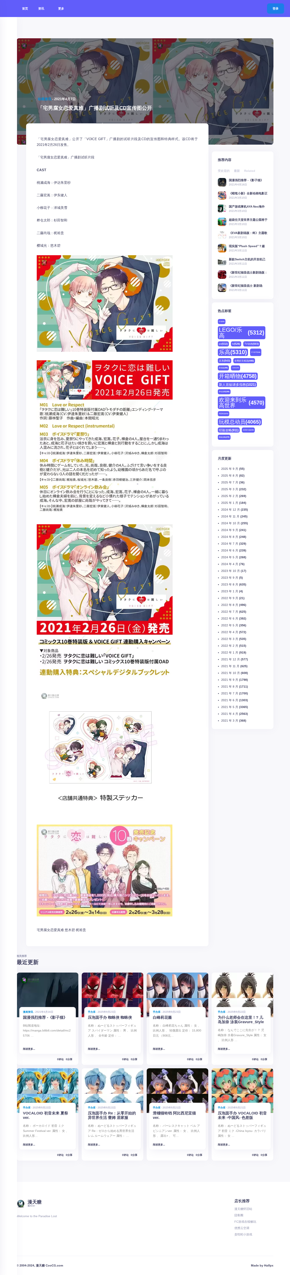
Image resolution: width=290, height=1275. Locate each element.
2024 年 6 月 (229, 550)
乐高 (233, 352)
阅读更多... (29, 1049)
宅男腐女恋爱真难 (50, 930)
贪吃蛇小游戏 (243, 1234)
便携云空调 (241, 1228)
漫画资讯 (28, 1011)
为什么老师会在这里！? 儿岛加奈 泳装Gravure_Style (241, 1019)
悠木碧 (70, 930)
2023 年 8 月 (229, 584)
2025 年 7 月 (229, 482)
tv (236, 343)
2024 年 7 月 (229, 543)
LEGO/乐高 (241, 333)
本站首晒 (224, 392)
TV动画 (251, 343)
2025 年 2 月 (229, 496)
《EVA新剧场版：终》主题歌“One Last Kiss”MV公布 (248, 232)
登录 (276, 8)
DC (221, 321)
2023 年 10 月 (230, 571)
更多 (61, 8)
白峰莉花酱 (162, 1017)
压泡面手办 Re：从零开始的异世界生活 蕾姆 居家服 (112, 1115)
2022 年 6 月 (229, 618)
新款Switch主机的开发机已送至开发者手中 (247, 259)
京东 (224, 360)
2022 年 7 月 (229, 611)
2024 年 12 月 (230, 509)
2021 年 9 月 (229, 679)
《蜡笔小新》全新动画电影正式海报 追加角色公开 (248, 193)
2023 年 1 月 (229, 591)
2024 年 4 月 (229, 564)
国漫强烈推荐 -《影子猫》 (246, 180)
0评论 (60, 1059)
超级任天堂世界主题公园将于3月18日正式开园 (248, 219)
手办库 (92, 1011)
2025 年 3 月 (229, 489)
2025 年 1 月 (229, 502)
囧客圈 (238, 1215)
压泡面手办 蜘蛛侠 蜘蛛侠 (110, 1017)
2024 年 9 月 (229, 530)
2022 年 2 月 (229, 645)
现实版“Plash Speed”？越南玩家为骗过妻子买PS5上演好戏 (248, 246)
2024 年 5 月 (229, 557)
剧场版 (223, 368)
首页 (25, 8)
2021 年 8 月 (229, 686)
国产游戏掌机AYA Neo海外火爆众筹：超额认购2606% (247, 206)
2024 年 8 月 (229, 536)
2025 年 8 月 (229, 475)
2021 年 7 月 (229, 693)
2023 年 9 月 (229, 577)
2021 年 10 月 (230, 673)
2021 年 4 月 (229, 713)
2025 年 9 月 (229, 468)
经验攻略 (229, 430)
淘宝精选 (223, 413)
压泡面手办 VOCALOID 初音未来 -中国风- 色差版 (242, 1115)
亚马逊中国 (255, 352)
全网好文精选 (244, 360)
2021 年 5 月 (229, 707)
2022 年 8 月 (229, 605)
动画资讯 (44, 99)
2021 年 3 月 (229, 720)
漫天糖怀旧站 (243, 1208)
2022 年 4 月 (229, 632)
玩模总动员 (240, 422)
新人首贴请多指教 (237, 384)
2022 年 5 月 (229, 625)
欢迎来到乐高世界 (241, 402)
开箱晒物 (238, 376)
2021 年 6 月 (229, 700)
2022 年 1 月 (229, 652)
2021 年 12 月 (230, 659)
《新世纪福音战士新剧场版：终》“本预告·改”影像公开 (248, 272)
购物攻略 (224, 437)
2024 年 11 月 (230, 516)
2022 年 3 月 (229, 639)
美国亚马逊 (248, 430)
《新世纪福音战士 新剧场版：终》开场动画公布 (245, 285)
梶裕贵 (81, 930)
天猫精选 (235, 367)
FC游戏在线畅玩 (245, 1221)
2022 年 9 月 (229, 598)
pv (223, 343)
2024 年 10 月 (230, 523)
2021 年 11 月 (230, 666)
